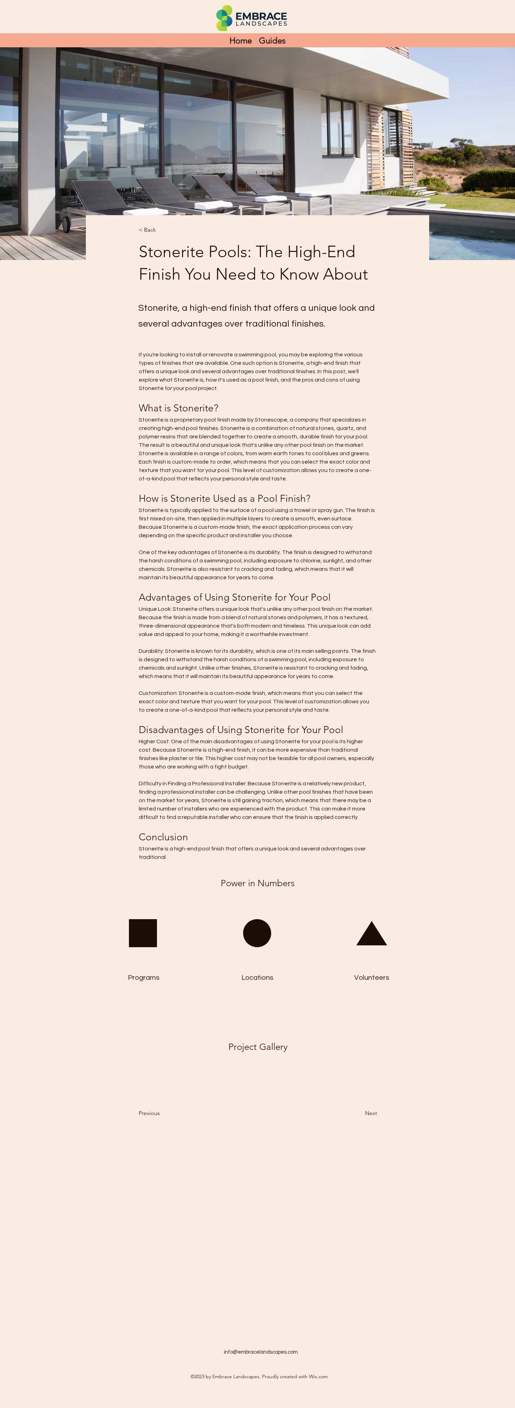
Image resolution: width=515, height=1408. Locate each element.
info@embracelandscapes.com (261, 1352)
